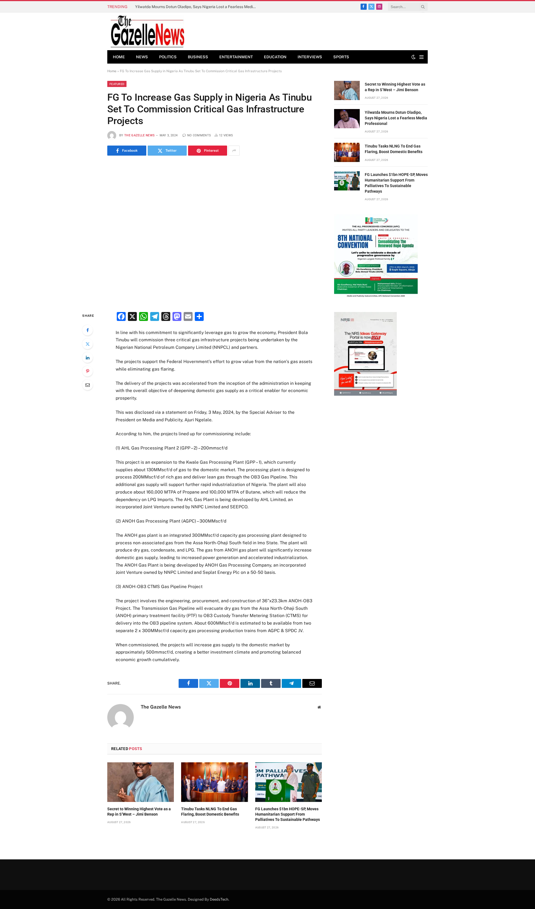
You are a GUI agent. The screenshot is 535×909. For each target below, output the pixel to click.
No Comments (199, 135)
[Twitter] (87, 344)
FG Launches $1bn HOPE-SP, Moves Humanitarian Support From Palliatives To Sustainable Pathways (287, 814)
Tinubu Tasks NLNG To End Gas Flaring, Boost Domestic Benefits (210, 811)
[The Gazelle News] (147, 31)
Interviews (310, 57)
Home (119, 57)
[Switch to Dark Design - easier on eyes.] (413, 57)
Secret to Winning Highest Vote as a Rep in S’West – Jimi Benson (139, 811)
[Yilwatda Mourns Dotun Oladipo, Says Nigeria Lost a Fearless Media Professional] (347, 118)
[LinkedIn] (87, 357)
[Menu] (421, 57)
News (142, 57)
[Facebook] (87, 330)
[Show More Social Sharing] (234, 151)
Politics (168, 57)
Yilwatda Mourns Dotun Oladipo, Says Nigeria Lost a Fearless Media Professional (198, 6)
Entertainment (236, 57)
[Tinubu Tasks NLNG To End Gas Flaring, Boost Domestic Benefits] (214, 782)
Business (198, 57)
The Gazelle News (139, 135)
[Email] (87, 384)
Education (275, 57)
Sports (341, 57)
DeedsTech (219, 899)
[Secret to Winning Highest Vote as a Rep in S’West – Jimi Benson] (140, 782)
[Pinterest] (87, 371)
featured (117, 84)
